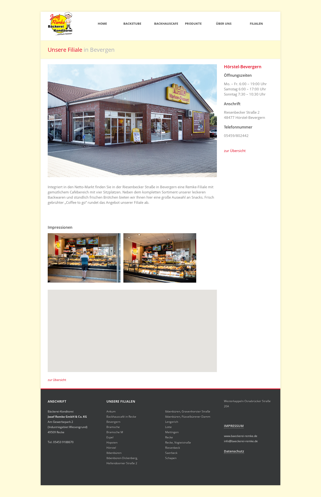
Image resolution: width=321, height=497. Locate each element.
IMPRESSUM (234, 426)
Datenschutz (234, 451)
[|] (84, 258)
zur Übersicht (235, 150)
